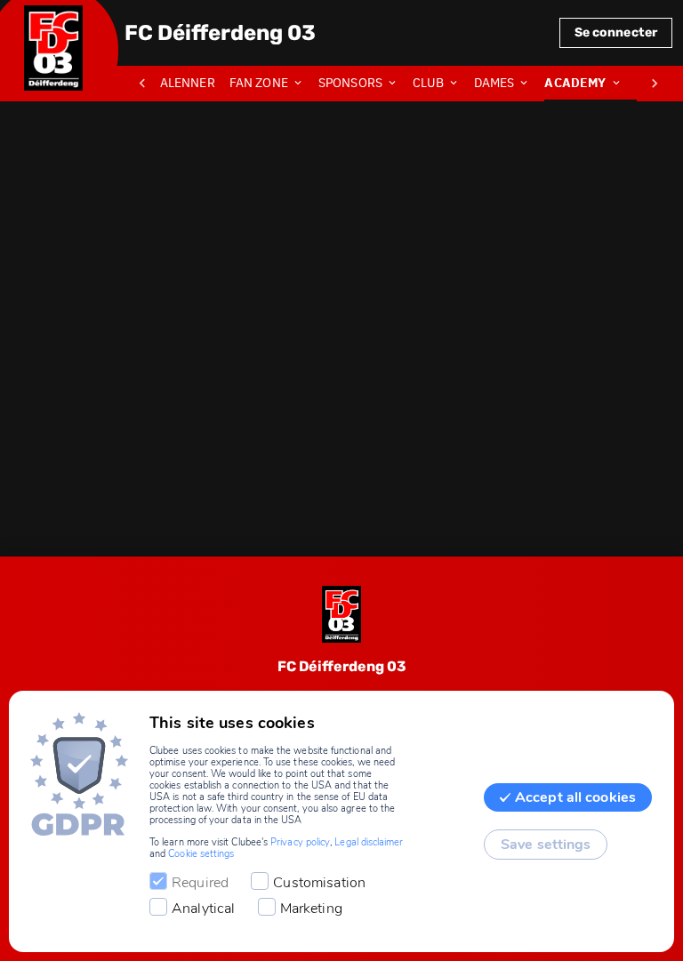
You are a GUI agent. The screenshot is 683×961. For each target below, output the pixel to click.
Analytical (204, 908)
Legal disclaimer (368, 842)
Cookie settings (201, 854)
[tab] (190, 83)
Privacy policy (300, 842)
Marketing (311, 908)
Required (200, 883)
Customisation (319, 883)
